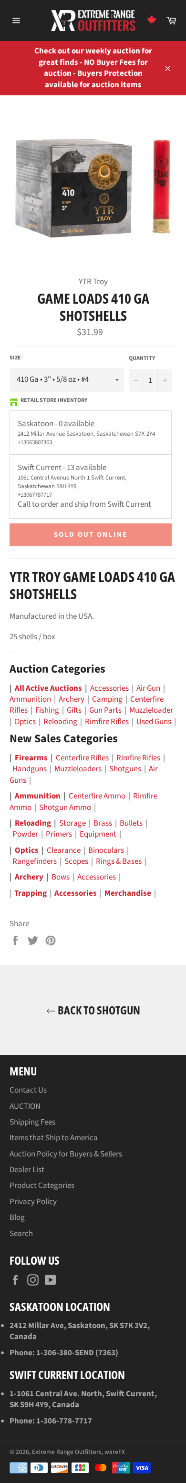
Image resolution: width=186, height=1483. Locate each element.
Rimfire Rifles (107, 721)
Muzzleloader (151, 710)
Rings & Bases (119, 861)
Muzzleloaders (78, 769)
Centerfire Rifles (82, 758)
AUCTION (25, 1106)
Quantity (142, 358)
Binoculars (106, 850)
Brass (102, 823)
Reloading (60, 721)
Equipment (98, 834)
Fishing (47, 710)
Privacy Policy (33, 1201)
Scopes (76, 861)
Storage (72, 823)
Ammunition (30, 699)
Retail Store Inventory (54, 400)
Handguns (29, 769)
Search (21, 1233)
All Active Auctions (48, 688)
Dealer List (27, 1170)
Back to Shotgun (98, 1010)
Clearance (64, 850)
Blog (17, 1217)
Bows (61, 877)
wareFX (114, 1451)
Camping (107, 699)
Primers (59, 834)
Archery (71, 699)
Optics (25, 721)
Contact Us (28, 1090)
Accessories (109, 688)
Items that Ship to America (54, 1138)
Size (15, 358)
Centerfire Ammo (97, 796)
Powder (25, 834)
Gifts (74, 710)
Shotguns (125, 769)
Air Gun (148, 688)
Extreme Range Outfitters (67, 1451)
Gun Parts (105, 710)
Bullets (131, 823)
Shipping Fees (32, 1122)
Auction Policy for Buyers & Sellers (66, 1154)
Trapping (30, 893)
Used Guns (153, 721)
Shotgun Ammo (65, 807)
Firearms (31, 758)
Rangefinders (34, 861)
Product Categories (42, 1185)
